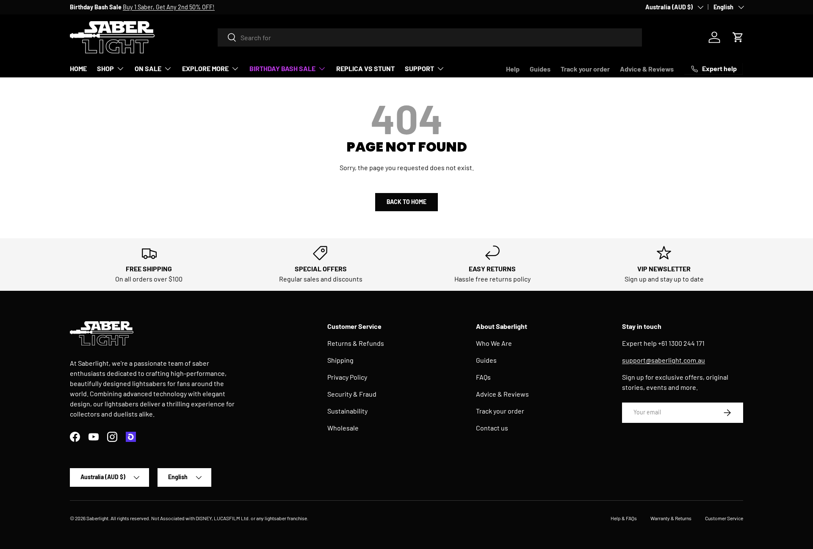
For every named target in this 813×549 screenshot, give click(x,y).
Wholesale (343, 428)
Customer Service (724, 518)
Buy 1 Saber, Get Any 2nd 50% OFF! (169, 7)
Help (513, 69)
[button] (738, 37)
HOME (78, 68)
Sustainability (347, 411)
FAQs (483, 377)
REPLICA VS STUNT (365, 68)
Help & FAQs (624, 518)
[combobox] (430, 37)
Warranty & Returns (670, 518)
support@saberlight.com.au (663, 360)
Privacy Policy (347, 377)
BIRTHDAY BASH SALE (282, 68)
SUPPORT (419, 68)
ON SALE (148, 68)
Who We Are (494, 343)
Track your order (585, 69)
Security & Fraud (351, 394)
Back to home (406, 201)
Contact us (492, 428)
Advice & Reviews (647, 69)
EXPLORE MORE (205, 68)
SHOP (105, 68)
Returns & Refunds (355, 343)
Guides (540, 69)
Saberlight (97, 518)
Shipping (340, 360)
